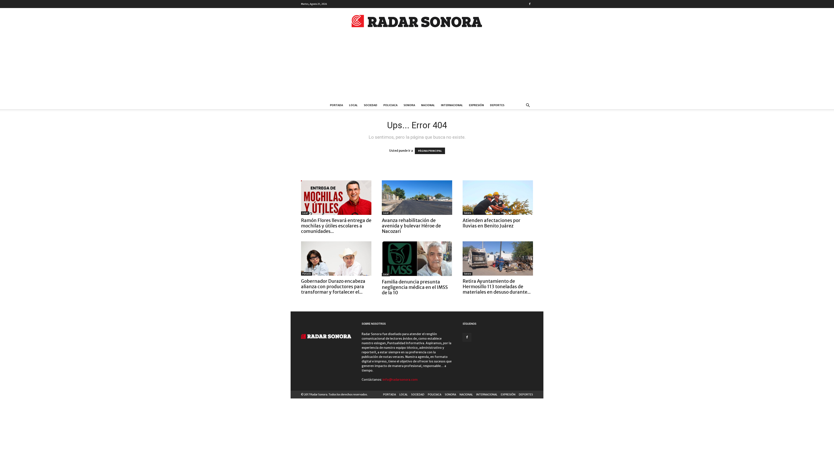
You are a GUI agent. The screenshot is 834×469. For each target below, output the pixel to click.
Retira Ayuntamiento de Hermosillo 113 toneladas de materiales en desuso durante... (497, 286)
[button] (528, 106)
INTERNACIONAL (452, 105)
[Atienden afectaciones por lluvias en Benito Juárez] (498, 197)
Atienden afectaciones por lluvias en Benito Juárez (491, 223)
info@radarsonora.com (400, 380)
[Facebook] (529, 4)
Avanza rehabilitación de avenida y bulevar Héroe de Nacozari (411, 225)
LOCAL (353, 105)
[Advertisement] (417, 68)
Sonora (467, 213)
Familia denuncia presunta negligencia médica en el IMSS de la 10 (415, 287)
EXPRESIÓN (476, 105)
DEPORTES (497, 105)
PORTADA (336, 105)
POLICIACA (390, 105)
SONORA (409, 105)
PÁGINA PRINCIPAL (430, 150)
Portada (306, 273)
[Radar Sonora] (417, 22)
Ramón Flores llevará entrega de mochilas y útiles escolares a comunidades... (336, 225)
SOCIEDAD (370, 105)
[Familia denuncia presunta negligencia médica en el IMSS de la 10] (417, 258)
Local (305, 213)
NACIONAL (428, 105)
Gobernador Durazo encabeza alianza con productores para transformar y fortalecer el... (333, 286)
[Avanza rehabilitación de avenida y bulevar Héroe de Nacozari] (417, 197)
